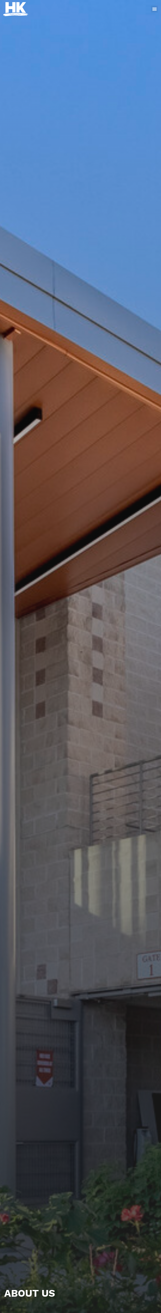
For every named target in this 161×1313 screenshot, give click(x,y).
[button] (154, 9)
